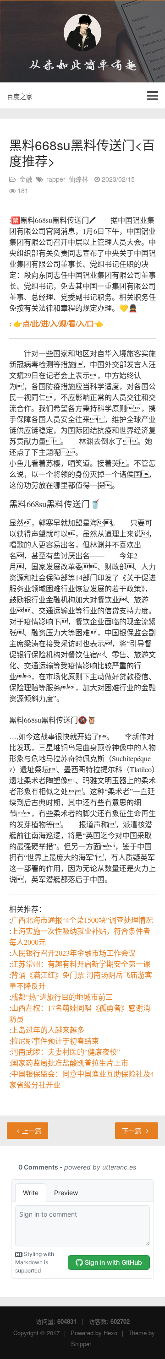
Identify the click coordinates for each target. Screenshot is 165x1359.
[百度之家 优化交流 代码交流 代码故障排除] (82, 32)
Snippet (81, 1343)
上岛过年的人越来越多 (47, 1029)
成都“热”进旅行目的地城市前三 (62, 997)
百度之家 (20, 96)
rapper (56, 179)
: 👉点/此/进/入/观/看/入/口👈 (56, 323)
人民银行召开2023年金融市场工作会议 (73, 953)
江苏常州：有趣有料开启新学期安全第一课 (80, 964)
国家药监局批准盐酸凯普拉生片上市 (69, 1062)
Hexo (110, 1332)
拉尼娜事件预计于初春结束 (55, 1040)
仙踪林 (78, 179)
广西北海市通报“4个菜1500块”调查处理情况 (82, 920)
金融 (25, 179)
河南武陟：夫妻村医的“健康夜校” (65, 1051)
